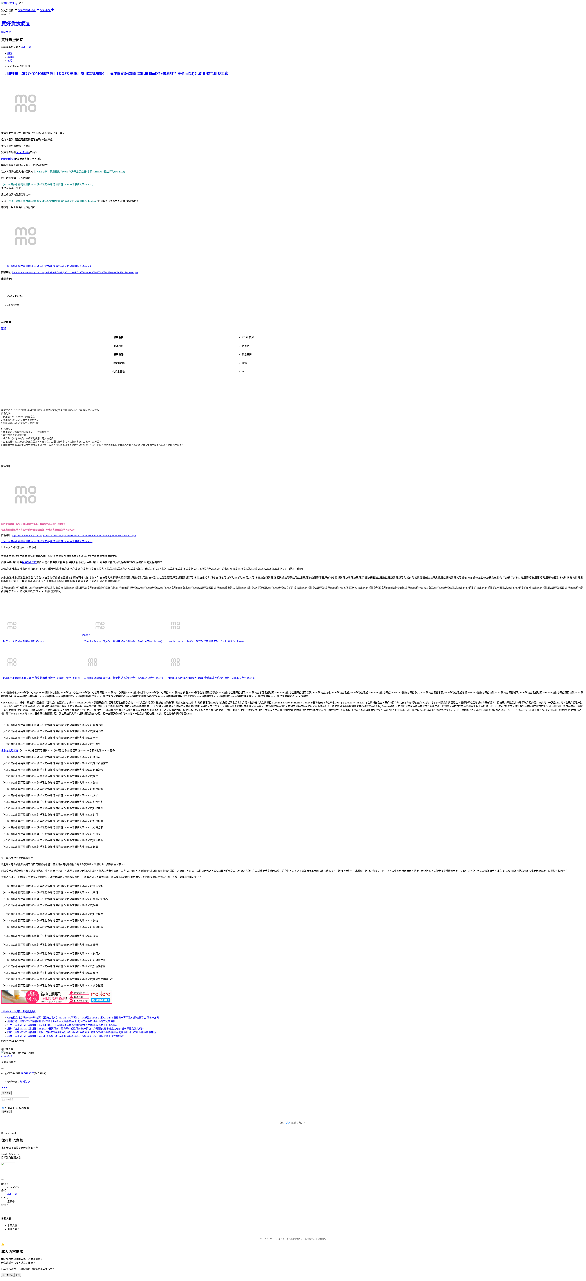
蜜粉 (3, 328)
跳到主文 (6, 32)
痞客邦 (24, 1073)
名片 (9, 60)
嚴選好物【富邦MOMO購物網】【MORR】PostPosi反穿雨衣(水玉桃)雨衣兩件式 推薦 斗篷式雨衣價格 (61, 1021)
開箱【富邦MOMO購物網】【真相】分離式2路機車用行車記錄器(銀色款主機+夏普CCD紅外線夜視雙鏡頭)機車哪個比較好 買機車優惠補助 (81, 1032)
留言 (31, 1073)
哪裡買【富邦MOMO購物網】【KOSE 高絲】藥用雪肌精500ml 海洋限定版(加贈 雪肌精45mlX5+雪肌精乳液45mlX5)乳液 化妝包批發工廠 (117, 74)
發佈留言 (6, 1112)
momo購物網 (22, 152)
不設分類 (26, 47)
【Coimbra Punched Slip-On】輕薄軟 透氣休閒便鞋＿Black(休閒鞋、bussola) (122, 641)
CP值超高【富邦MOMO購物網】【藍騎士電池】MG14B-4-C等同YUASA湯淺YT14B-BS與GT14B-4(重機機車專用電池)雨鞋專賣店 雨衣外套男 (83, 1017)
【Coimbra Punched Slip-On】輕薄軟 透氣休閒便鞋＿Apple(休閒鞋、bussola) (205, 641)
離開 (18, 1275)
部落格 (11, 57)
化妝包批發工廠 (9, 750)
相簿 (9, 53)
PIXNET (270, 1239)
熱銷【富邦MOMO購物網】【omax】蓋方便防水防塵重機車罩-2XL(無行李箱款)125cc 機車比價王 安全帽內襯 (65, 1036)
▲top (4, 1087)
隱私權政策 (310, 1239)
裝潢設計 (25, 1081)
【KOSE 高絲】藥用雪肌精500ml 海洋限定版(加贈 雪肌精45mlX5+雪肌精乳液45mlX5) (47, 266)
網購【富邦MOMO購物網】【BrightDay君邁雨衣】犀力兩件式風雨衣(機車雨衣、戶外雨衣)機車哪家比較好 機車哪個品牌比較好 (75, 1028)
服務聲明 (322, 1239)
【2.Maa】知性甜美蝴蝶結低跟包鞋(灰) (22, 641)
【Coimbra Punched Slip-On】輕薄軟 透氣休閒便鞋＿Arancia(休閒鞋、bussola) (123, 677)
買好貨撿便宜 (16, 23)
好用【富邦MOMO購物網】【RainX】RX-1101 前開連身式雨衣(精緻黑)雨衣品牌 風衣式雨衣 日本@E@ (62, 1025)
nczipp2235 (7, 1056)
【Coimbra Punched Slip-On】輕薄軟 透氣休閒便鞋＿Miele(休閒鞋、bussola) (41, 677)
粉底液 (86, 635)
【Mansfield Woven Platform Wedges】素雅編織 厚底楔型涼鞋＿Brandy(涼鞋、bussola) (210, 677)
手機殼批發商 (29, 562)
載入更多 (6, 1093)
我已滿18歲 (7, 1275)
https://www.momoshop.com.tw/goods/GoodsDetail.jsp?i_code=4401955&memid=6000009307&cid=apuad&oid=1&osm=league (75, 272)
